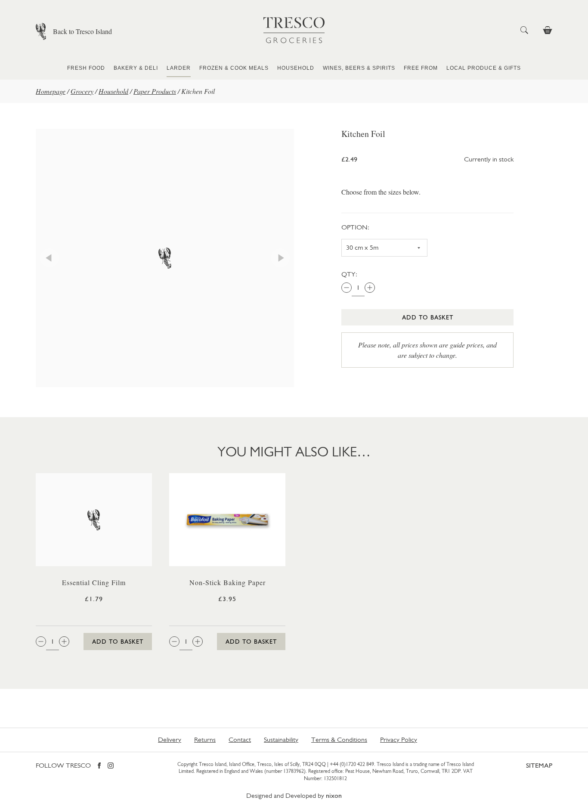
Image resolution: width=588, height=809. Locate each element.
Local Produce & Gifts (483, 68)
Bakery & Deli (136, 68)
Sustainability (281, 739)
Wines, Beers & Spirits (359, 68)
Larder (179, 68)
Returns (205, 739)
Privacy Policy (398, 739)
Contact (240, 739)
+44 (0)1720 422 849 (352, 764)
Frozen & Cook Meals (234, 68)
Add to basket (427, 317)
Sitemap (539, 765)
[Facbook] (99, 766)
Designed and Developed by (294, 795)
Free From (421, 68)
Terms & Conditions (339, 739)
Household (295, 68)
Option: (355, 227)
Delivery (169, 739)
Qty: (349, 274)
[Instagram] (111, 766)
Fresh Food (86, 68)
